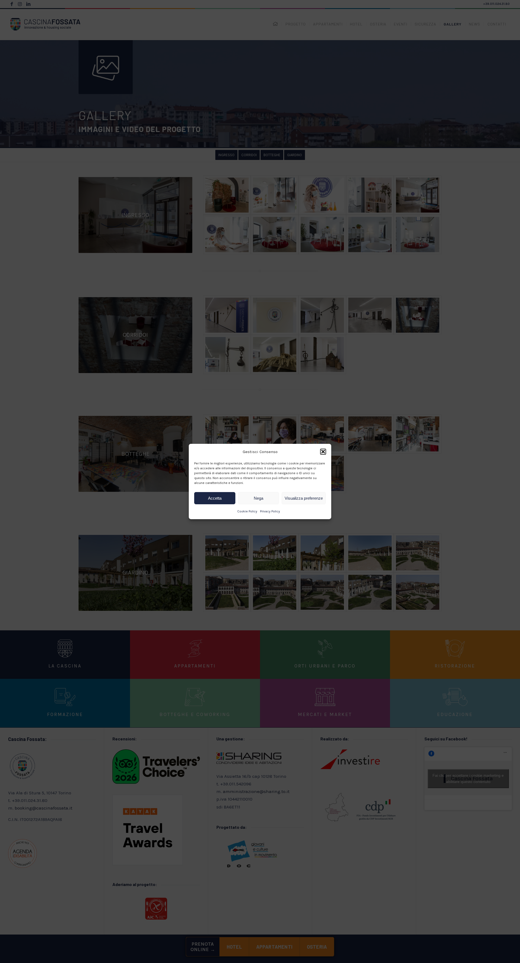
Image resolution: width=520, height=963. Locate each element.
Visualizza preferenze (304, 498)
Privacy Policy (270, 511)
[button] (323, 451)
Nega (258, 498)
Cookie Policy (247, 511)
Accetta (215, 498)
